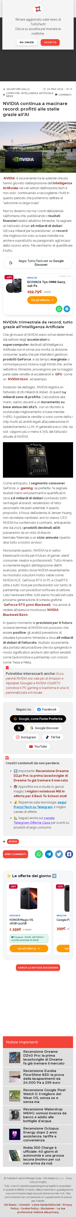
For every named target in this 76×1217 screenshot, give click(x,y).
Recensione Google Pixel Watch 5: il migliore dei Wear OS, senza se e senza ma (44, 1096)
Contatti (24, 1204)
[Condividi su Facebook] (69, 854)
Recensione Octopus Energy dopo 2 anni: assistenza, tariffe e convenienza (41, 1134)
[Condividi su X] (59, 854)
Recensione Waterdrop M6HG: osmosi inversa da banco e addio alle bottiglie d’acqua (44, 1115)
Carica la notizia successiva (38, 967)
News (9, 96)
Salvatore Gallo (18, 89)
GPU (58, 374)
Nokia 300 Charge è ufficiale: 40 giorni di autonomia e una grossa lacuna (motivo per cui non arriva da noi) (43, 1155)
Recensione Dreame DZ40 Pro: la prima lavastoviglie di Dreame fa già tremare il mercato (41, 775)
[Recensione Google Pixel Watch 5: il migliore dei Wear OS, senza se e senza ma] (14, 1095)
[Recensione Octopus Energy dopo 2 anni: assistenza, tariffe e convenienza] (14, 1134)
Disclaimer (48, 1208)
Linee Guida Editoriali (46, 1204)
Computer (13, 93)
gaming (27, 488)
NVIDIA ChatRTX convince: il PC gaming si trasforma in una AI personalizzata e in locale (37, 687)
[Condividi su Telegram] (67, 309)
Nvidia (13, 841)
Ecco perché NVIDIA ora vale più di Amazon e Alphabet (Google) (35, 678)
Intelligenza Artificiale (37, 93)
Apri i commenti (15, 854)
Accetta (50, 42)
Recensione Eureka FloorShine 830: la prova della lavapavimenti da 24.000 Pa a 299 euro (43, 1077)
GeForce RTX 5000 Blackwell (27, 605)
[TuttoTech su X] (19, 728)
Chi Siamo (10, 1204)
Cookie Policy (29, 1208)
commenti (65, 94)
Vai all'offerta (40, 300)
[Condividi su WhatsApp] (59, 309)
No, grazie (27, 42)
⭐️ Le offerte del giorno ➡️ (32, 876)
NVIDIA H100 (18, 379)
